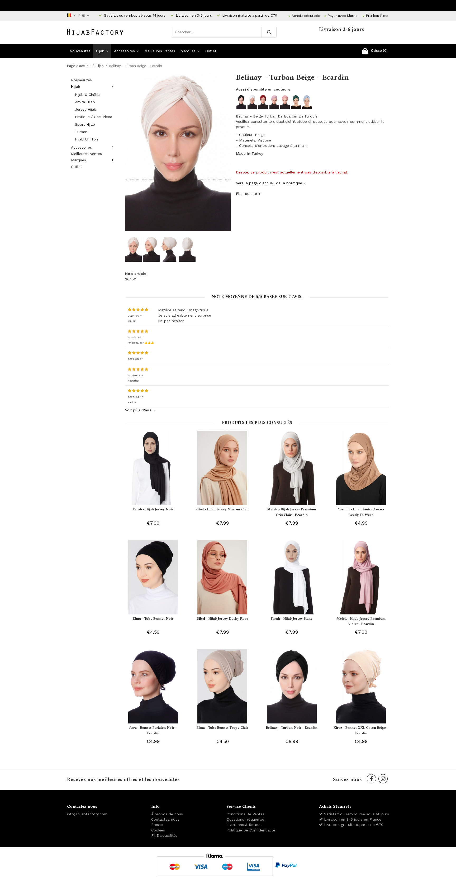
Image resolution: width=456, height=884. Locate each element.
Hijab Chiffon (86, 139)
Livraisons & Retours (244, 824)
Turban (81, 132)
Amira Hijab (85, 102)
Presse (157, 824)
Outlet (210, 51)
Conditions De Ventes (245, 814)
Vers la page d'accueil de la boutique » (270, 183)
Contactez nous (165, 819)
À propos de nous (167, 814)
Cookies (158, 830)
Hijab (100, 51)
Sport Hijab (85, 124)
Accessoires (124, 51)
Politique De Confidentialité (250, 830)
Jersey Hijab (85, 109)
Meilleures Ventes (159, 51)
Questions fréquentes (245, 819)
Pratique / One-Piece (93, 117)
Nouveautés (80, 51)
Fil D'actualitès (164, 835)
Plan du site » (248, 193)
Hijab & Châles (87, 94)
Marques (188, 51)
